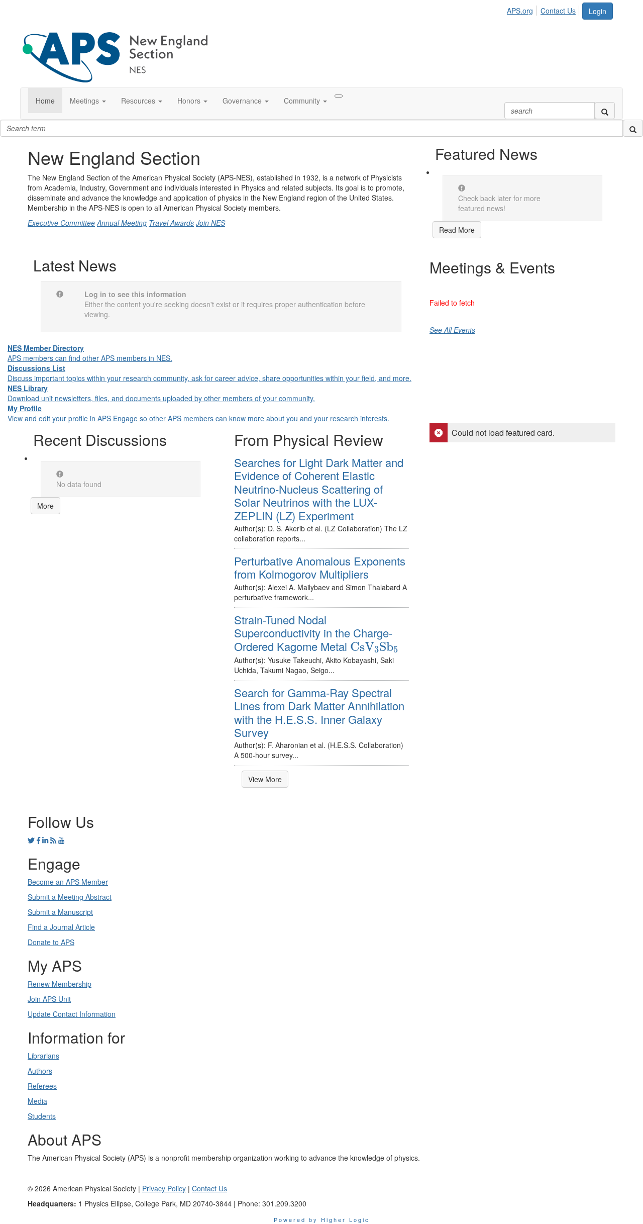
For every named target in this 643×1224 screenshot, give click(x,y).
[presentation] (374, 646)
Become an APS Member (68, 882)
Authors (40, 1071)
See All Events (452, 330)
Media (37, 1101)
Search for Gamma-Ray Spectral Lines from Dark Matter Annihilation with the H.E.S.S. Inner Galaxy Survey (319, 712)
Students (42, 1116)
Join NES (210, 223)
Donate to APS (51, 942)
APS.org (520, 11)
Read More (457, 230)
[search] (605, 110)
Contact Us (558, 11)
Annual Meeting (122, 223)
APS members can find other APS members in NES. (90, 353)
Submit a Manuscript (60, 912)
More (45, 506)
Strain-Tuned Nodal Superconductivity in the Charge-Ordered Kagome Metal (316, 633)
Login (597, 11)
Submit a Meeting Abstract (70, 897)
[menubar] (544, 9)
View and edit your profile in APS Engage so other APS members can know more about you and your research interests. (198, 413)
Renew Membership (59, 984)
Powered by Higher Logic (322, 1219)
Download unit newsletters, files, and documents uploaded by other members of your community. (161, 393)
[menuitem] (523, 9)
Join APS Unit (49, 999)
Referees (42, 1086)
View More (265, 779)
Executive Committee (61, 223)
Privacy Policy (164, 1188)
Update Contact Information (72, 1014)
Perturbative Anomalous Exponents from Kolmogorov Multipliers (319, 567)
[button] (88, 100)
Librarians (43, 1056)
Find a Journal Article (61, 927)
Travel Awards (171, 223)
